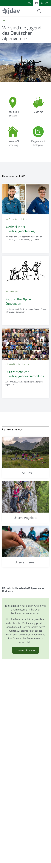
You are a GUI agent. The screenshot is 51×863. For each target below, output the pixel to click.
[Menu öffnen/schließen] (47, 11)
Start (4, 20)
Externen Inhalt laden (25, 650)
